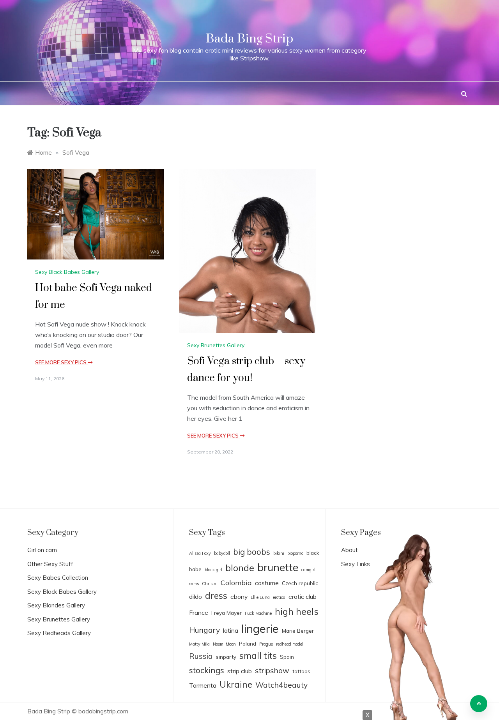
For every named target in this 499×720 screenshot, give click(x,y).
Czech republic (300, 583)
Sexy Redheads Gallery (59, 633)
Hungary (204, 630)
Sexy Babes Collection (57, 577)
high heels (297, 611)
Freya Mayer (226, 612)
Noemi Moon (224, 644)
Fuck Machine (258, 613)
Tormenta (202, 685)
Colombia (236, 582)
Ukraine (235, 684)
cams (194, 583)
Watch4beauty (281, 685)
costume (267, 583)
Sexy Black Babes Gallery (67, 271)
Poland (247, 643)
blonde (239, 568)
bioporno (295, 553)
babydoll (222, 553)
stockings (206, 670)
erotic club (302, 596)
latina (230, 630)
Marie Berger (298, 630)
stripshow (272, 670)
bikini (278, 553)
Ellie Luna (260, 597)
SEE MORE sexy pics (61, 362)
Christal (210, 583)
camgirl (308, 569)
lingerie (260, 628)
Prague (266, 644)
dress (216, 595)
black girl (213, 569)
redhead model (289, 644)
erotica (279, 597)
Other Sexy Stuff (50, 564)
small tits (258, 655)
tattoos (301, 671)
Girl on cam (42, 550)
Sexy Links (355, 564)
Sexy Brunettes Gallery (215, 345)
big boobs (251, 552)
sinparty (226, 656)
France (198, 612)
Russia (201, 656)
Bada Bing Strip (249, 38)
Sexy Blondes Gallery (56, 605)
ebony (239, 596)
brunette (277, 567)
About (349, 550)
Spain (287, 656)
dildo (195, 596)
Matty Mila (199, 644)
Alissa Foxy (200, 553)
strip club (239, 671)
